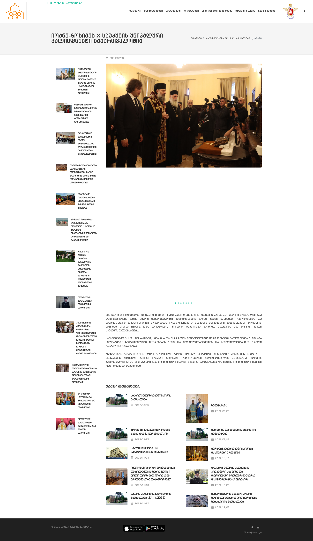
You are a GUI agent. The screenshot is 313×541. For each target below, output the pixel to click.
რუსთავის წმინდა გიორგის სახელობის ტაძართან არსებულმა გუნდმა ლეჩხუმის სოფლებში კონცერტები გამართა (85, 269)
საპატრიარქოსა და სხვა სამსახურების (228, 38)
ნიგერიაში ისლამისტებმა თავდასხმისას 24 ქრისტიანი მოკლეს (86, 201)
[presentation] (265, 181)
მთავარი (196, 38)
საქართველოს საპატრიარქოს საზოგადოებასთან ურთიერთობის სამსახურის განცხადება (234, 498)
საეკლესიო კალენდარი (64, 3)
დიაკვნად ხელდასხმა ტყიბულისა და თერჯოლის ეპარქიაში (86, 401)
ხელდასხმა (219, 405)
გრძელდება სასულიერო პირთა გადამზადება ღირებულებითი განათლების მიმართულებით (87, 143)
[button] (175, 303)
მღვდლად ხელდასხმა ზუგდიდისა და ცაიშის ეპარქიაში (87, 426)
